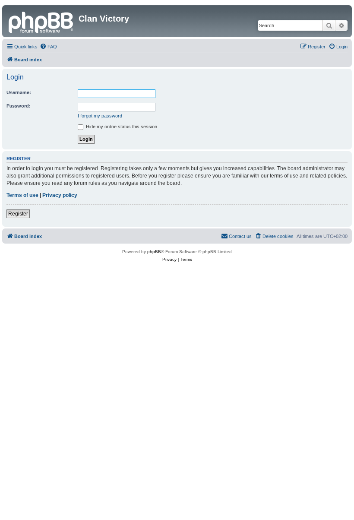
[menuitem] (48, 46)
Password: (18, 105)
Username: (18, 92)
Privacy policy (59, 195)
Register (18, 214)
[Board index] (41, 21)
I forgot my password (100, 115)
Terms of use (22, 195)
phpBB (154, 251)
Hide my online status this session (121, 126)
